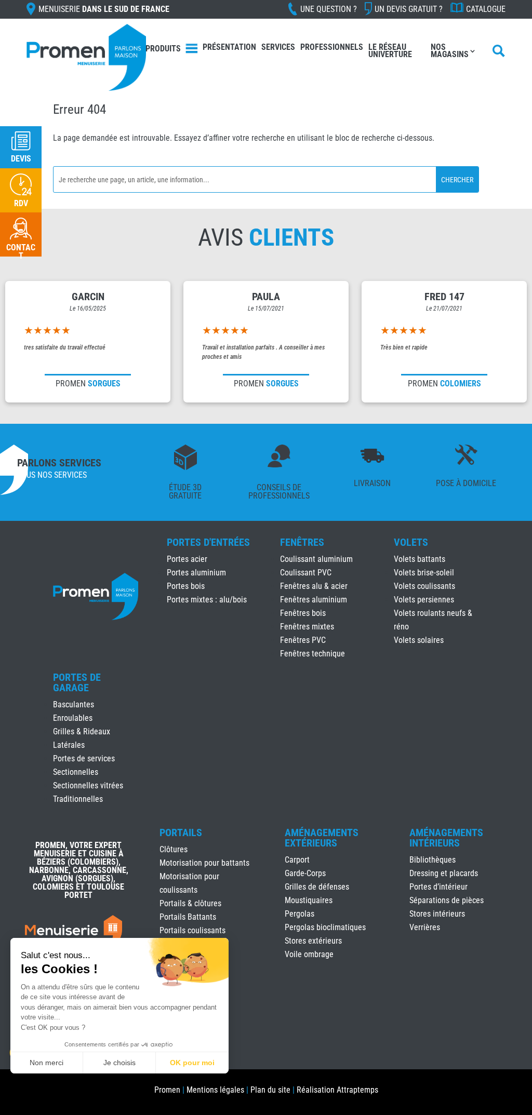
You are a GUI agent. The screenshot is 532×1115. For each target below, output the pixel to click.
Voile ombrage (309, 954)
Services (278, 47)
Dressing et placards (443, 873)
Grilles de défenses (317, 887)
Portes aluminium (196, 572)
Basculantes (73, 704)
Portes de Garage (77, 682)
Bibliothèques (432, 860)
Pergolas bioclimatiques (325, 927)
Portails (180, 832)
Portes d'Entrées (208, 542)
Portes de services (84, 758)
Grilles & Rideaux (81, 731)
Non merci (46, 1062)
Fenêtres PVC (303, 640)
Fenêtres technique (312, 654)
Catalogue (486, 9)
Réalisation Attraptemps (337, 1090)
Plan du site (270, 1090)
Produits (163, 48)
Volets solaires (419, 640)
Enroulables (72, 718)
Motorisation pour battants (204, 863)
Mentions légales (215, 1090)
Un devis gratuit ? (409, 9)
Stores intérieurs (437, 914)
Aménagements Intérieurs (446, 837)
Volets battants (419, 559)
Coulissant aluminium (316, 559)
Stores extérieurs (313, 941)
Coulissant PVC (305, 572)
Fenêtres (302, 542)
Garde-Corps (305, 873)
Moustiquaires (308, 900)
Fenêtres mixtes (307, 627)
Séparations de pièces (446, 900)
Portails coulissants (192, 930)
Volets (411, 542)
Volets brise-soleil (424, 572)
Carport (297, 860)
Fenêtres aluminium (313, 599)
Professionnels (331, 47)
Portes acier (187, 559)
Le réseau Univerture (390, 50)
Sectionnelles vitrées (88, 785)
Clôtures (173, 849)
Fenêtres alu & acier (314, 586)
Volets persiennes (424, 599)
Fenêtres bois (303, 613)
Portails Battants (187, 917)
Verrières (424, 927)
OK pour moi (192, 1062)
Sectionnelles (75, 772)
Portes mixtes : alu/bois (207, 599)
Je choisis (119, 1062)
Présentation (229, 47)
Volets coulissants (424, 586)
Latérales (69, 745)
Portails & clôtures (190, 903)
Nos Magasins (450, 50)
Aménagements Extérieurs (321, 837)
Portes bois (186, 586)
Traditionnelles (78, 799)
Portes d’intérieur (438, 887)
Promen (167, 1090)
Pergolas (299, 914)
